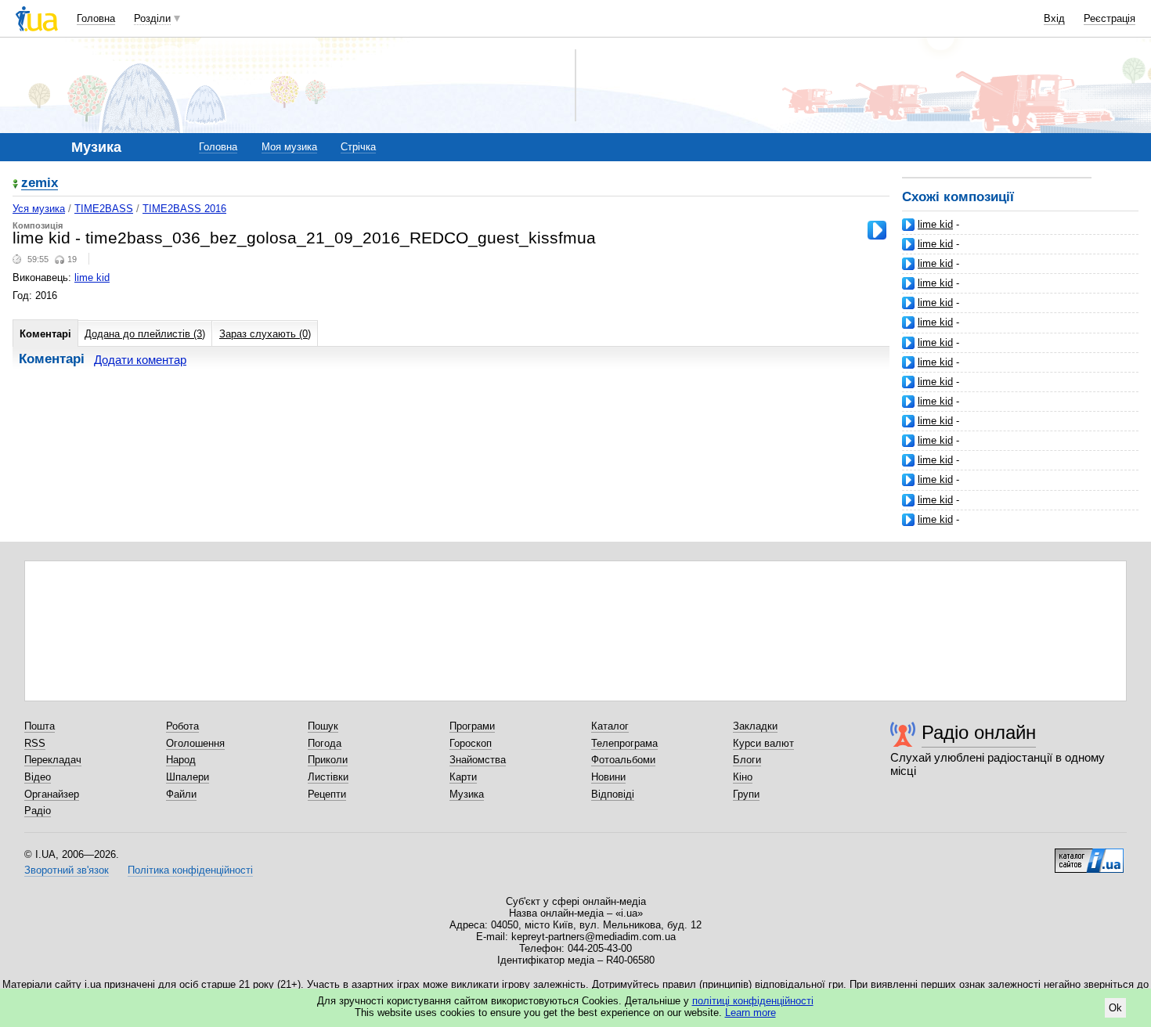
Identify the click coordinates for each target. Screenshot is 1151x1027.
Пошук (323, 726)
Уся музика (39, 208)
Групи (746, 794)
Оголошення (195, 743)
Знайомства (477, 760)
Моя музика (289, 147)
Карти (463, 777)
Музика (466, 794)
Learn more (750, 1012)
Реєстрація (1109, 18)
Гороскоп (470, 743)
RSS (34, 743)
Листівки (328, 777)
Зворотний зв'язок (66, 870)
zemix (39, 183)
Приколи (328, 760)
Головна (96, 18)
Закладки (755, 726)
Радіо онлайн (979, 732)
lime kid (935, 224)
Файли (181, 794)
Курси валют (763, 743)
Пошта (39, 726)
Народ (181, 760)
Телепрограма (624, 743)
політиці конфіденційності (753, 1001)
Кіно (742, 777)
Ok (1115, 1008)
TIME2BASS (103, 208)
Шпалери (187, 777)
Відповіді (612, 794)
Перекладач (52, 760)
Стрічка (358, 147)
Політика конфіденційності (190, 870)
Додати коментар (140, 359)
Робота (182, 726)
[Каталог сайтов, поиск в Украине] (1089, 855)
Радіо (37, 810)
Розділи (152, 18)
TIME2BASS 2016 (184, 208)
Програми (472, 726)
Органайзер (51, 794)
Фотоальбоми (623, 760)
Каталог (610, 726)
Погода (324, 743)
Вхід (1054, 18)
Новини (608, 777)
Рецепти (327, 794)
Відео (37, 777)
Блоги (747, 760)
